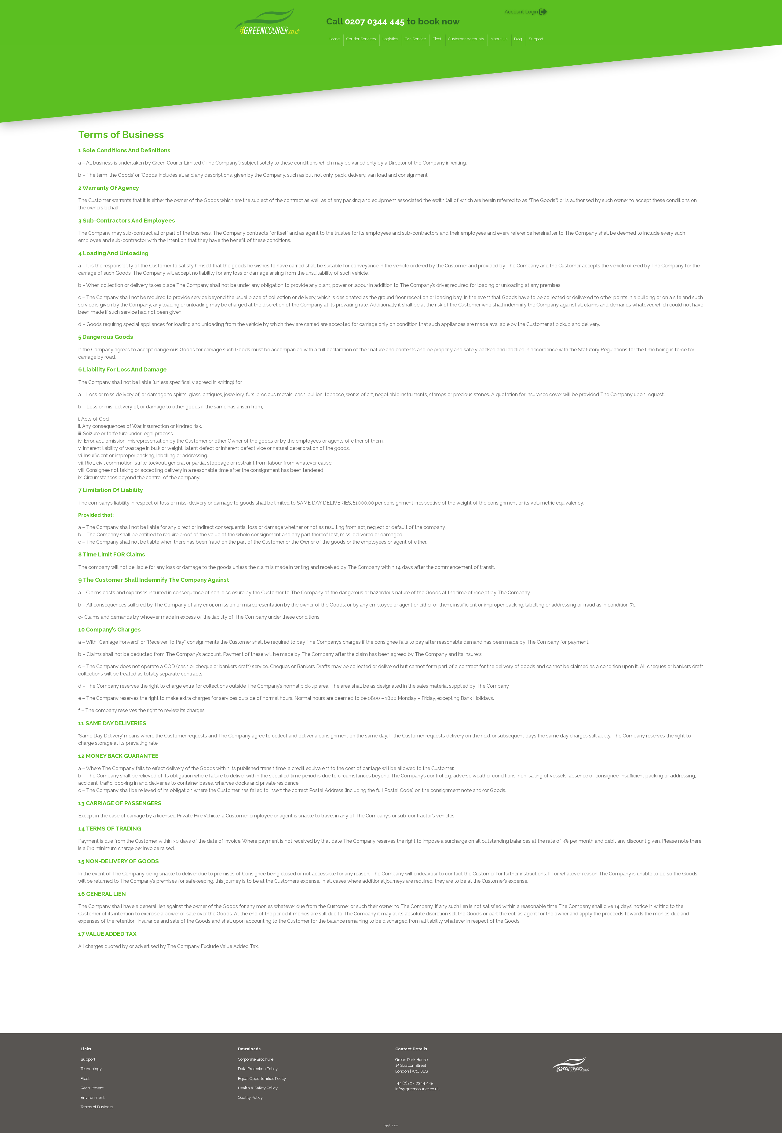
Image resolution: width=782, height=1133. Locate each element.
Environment (92, 1097)
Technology (91, 1068)
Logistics (390, 39)
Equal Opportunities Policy (262, 1078)
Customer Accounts (466, 39)
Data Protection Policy (258, 1068)
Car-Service (415, 39)
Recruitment (92, 1088)
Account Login (522, 12)
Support (536, 39)
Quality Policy (250, 1097)
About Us (499, 39)
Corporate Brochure (255, 1059)
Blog (518, 39)
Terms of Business (97, 1107)
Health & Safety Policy (258, 1088)
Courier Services (361, 39)
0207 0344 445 (375, 21)
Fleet (437, 39)
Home (334, 39)
